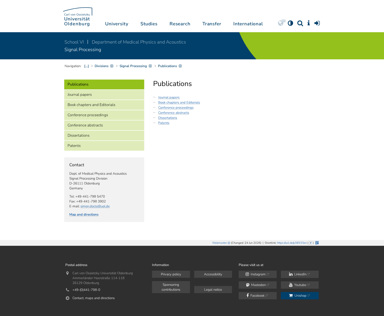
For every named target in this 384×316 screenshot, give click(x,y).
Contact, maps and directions (93, 298)
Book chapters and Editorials (91, 104)
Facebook (257, 295)
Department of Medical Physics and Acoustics (139, 42)
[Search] (300, 24)
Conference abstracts (85, 125)
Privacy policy (171, 274)
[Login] (317, 24)
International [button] (248, 24)
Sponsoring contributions (171, 287)
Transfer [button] (211, 24)
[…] (86, 66)
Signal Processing (82, 49)
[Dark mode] (290, 24)
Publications (78, 84)
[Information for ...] (308, 24)
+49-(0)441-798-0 (86, 290)
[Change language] (281, 24)
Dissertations (79, 135)
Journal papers (80, 94)
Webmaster (219, 243)
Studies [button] (149, 24)
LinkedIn (299, 274)
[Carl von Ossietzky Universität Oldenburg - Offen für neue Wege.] (77, 16)
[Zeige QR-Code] (316, 242)
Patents (74, 145)
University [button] (116, 24)
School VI (74, 42)
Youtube (299, 285)
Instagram (258, 274)
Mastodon (258, 285)
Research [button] (180, 24)
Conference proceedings (88, 115)
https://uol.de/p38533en (292, 243)
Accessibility (213, 274)
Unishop (300, 295)
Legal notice (213, 289)
